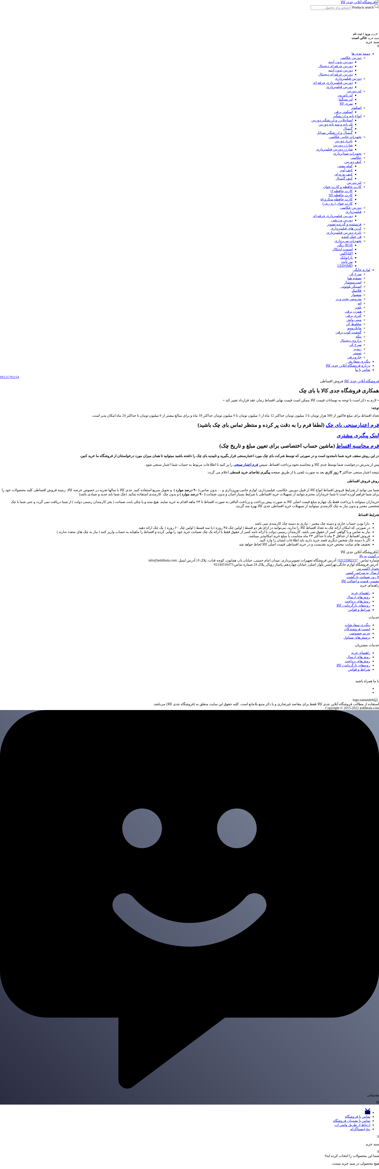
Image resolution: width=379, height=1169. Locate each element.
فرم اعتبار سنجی (245, 464)
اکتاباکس (346, 253)
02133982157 (348, 560)
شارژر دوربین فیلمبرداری (334, 149)
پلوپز (358, 307)
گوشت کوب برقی (348, 332)
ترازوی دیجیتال (350, 340)
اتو (359, 303)
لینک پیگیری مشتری (358, 435)
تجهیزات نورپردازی (347, 241)
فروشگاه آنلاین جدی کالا (361, 381)
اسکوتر (356, 108)
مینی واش (354, 320)
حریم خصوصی (359, 633)
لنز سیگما (346, 99)
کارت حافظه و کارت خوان (342, 187)
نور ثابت (347, 262)
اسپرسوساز (352, 282)
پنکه (358, 336)
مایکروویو (354, 328)
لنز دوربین (354, 91)
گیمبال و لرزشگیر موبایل (335, 133)
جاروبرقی (354, 357)
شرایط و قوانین (359, 609)
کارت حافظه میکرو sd (336, 199)
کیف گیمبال (344, 178)
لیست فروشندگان (357, 629)
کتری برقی (353, 315)
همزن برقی (353, 311)
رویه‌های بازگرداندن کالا (353, 605)
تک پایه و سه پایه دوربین (335, 124)
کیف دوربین (352, 162)
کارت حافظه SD (341, 195)
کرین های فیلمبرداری (346, 228)
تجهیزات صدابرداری (347, 153)
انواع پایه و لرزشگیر (347, 116)
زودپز (357, 349)
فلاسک (356, 290)
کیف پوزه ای (343, 174)
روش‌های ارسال (358, 597)
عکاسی (355, 157)
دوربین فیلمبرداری (348, 78)
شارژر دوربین (343, 145)
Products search (362, 7)
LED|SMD (345, 265)
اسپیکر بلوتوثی (351, 286)
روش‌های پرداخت (357, 601)
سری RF (346, 103)
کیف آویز (346, 170)
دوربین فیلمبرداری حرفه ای (333, 83)
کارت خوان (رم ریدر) (337, 203)
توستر (357, 353)
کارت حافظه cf (342, 191)
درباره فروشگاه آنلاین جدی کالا (348, 365)
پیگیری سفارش (359, 361)
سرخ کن (355, 274)
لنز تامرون (345, 95)
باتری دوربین (343, 141)
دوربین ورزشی (342, 220)
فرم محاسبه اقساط (357, 446)
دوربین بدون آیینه (340, 62)
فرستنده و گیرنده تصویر (344, 224)
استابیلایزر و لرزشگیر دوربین (332, 120)
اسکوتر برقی (343, 112)
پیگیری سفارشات (357, 625)
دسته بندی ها (361, 53)
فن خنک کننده (351, 237)
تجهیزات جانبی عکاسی (345, 137)
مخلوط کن (353, 324)
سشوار (356, 295)
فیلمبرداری (353, 212)
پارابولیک (346, 257)
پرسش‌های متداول (356, 637)
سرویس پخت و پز (348, 299)
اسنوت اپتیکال (342, 249)
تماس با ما (362, 370)
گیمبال (348, 128)
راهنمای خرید (360, 593)
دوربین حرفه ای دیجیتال (335, 66)
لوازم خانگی (361, 270)
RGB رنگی (345, 245)
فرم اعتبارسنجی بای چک (352, 425)
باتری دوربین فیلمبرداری (343, 232)
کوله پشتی (345, 166)
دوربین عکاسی (350, 58)
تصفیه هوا (354, 278)
